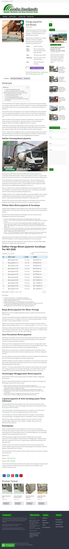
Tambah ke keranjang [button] (6, 503)
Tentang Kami (22, 16)
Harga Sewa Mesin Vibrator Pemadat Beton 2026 (62, 99)
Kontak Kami (30, 16)
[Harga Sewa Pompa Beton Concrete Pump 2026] (53, 106)
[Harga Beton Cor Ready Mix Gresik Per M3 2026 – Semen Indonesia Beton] (53, 114)
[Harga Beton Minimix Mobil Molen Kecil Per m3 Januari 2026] (53, 87)
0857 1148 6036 (11, 461)
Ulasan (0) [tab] (26, 78)
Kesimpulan (8, 100)
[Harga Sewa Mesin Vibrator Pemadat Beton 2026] (53, 97)
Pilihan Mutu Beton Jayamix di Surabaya (15, 91)
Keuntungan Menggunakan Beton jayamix (14, 97)
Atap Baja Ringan (59, 526)
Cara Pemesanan (46, 527)
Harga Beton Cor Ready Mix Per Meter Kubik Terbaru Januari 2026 (62, 69)
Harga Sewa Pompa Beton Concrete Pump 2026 (62, 108)
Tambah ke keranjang (37, 68)
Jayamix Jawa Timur (39, 74)
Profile (43, 525)
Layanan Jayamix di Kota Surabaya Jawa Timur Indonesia (17, 98)
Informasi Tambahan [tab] (16, 78)
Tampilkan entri (8, 253)
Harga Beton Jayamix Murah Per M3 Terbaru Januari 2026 (57, 49)
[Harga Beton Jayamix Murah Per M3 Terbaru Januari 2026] (58, 34)
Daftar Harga (12, 16)
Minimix (44, 520)
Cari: (31, 253)
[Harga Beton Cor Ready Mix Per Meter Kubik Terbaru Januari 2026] (53, 66)
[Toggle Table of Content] (27, 87)
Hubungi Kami (59, 524)
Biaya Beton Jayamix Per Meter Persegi (13, 94)
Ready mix (44, 518)
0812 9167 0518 (11, 458)
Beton (38, 72)
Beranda (5, 16)
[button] (21, 22)
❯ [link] (46, 292)
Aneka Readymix (9, 103)
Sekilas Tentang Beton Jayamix (13, 89)
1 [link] (44, 292)
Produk (59, 44)
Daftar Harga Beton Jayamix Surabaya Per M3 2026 (15, 92)
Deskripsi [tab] (6, 78)
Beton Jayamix (53, 44)
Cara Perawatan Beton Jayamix (12, 95)
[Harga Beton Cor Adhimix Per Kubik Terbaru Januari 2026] (53, 76)
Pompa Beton (45, 522)
